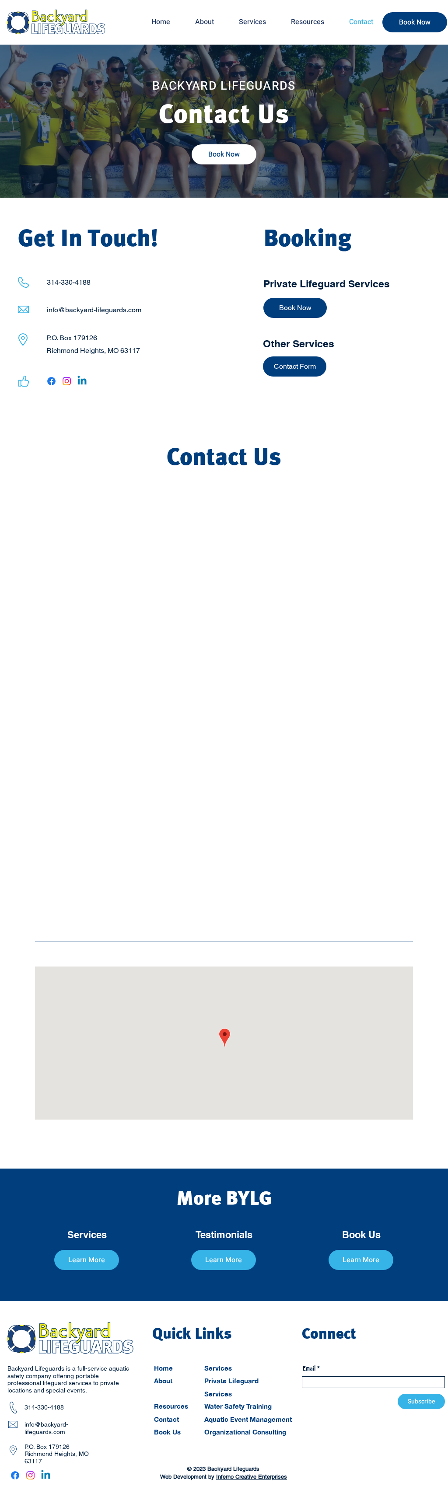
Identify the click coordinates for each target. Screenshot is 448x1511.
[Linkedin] (82, 381)
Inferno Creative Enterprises (251, 1476)
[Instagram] (66, 381)
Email (309, 1368)
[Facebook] (51, 381)
